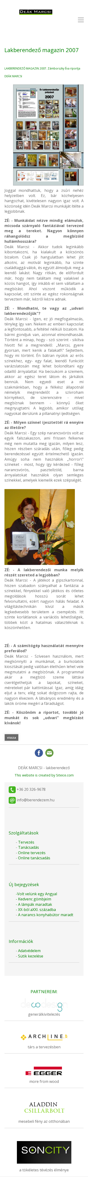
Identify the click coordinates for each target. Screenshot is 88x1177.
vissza (11, 737)
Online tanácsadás (33, 858)
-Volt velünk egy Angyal (36, 893)
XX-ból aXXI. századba (37, 909)
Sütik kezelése (30, 956)
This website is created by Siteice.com (44, 775)
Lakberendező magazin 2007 (41, 50)
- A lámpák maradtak (34, 904)
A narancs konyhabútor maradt (45, 914)
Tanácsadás (28, 847)
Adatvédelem (29, 950)
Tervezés (26, 842)
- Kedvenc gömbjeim (33, 899)
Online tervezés (32, 852)
